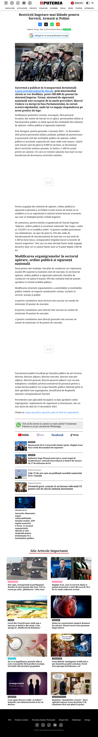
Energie (32, 442)
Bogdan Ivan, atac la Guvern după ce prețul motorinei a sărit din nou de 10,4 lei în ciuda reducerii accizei (71, 587)
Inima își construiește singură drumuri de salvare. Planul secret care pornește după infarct (71, 625)
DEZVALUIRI (9, 8)
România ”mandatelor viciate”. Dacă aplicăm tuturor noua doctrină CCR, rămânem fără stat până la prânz (70, 702)
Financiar (43, 8)
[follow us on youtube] (23, 435)
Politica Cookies (21, 720)
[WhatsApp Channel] (30, 3)
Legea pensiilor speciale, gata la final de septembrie (52, 412)
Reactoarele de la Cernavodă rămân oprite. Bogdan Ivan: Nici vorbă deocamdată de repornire (55, 446)
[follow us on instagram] (40, 435)
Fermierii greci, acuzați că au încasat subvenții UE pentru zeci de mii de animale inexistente (55, 487)
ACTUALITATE (22, 8)
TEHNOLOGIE (57, 658)
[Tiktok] (18, 3)
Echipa (87, 720)
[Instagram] (12, 3)
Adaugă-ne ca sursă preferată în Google (51, 35)
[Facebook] (6, 3)
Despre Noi (63, 720)
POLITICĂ (33, 8)
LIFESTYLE (11, 658)
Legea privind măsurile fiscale (34, 91)
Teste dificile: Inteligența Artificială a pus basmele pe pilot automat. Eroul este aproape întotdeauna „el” (70, 663)
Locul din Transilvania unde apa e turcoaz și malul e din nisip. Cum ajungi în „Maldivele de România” (24, 625)
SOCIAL (63, 8)
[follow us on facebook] (57, 435)
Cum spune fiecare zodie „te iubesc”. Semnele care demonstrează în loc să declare (25, 702)
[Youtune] (24, 3)
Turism (11, 620)
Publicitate (76, 720)
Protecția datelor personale (43, 720)
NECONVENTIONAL (59, 697)
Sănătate (56, 620)
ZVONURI (78, 8)
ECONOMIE (54, 8)
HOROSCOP (12, 697)
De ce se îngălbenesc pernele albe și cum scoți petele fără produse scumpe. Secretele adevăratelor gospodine (26, 663)
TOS (9, 720)
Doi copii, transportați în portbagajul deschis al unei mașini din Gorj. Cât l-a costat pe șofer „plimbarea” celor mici (26, 587)
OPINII (70, 8)
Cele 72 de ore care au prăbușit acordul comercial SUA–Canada (55, 474)
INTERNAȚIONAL (90, 8)
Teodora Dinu (55, 29)
